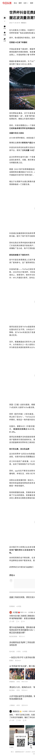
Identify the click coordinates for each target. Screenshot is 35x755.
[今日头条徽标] (7, 3)
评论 (19, 720)
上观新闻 (12, 705)
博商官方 (23, 23)
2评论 (18, 681)
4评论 (18, 705)
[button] (15, 3)
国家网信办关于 (19, 752)
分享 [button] (5, 41)
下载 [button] (30, 746)
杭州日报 (12, 651)
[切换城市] (27, 3)
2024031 (28, 752)
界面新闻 (12, 681)
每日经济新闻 (13, 636)
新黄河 (11, 660)
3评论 (18, 690)
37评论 (18, 651)
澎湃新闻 (12, 606)
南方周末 (12, 690)
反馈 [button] (31, 741)
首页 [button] (31, 734)
